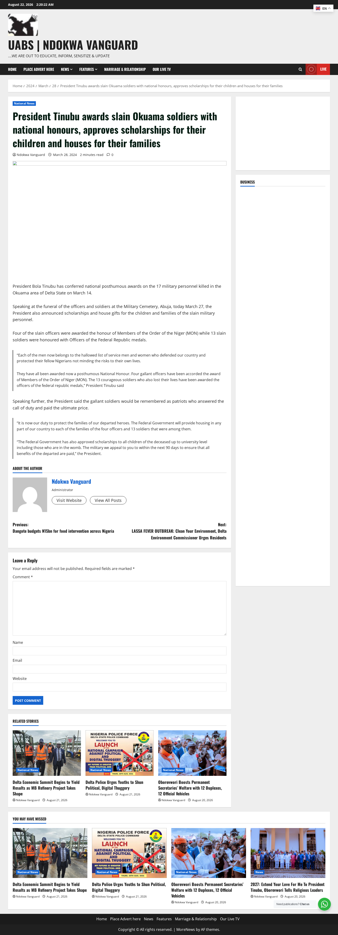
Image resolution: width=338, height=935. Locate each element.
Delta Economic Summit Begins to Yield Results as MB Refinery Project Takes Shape (46, 788)
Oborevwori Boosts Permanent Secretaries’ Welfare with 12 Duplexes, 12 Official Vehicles (190, 788)
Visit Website (69, 500)
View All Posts (108, 500)
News (65, 69)
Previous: (63, 527)
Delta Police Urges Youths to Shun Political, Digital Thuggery (114, 785)
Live (323, 69)
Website (20, 678)
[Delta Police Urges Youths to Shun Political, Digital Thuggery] (120, 753)
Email (17, 660)
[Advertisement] (282, 133)
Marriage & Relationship (125, 69)
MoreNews (185, 929)
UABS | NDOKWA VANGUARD (73, 44)
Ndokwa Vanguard (31, 154)
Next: (179, 531)
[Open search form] (300, 69)
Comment (23, 576)
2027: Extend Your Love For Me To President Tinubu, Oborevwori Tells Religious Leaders (287, 887)
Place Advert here (38, 69)
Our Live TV (162, 69)
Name (18, 642)
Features (86, 69)
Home (12, 69)
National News (24, 103)
